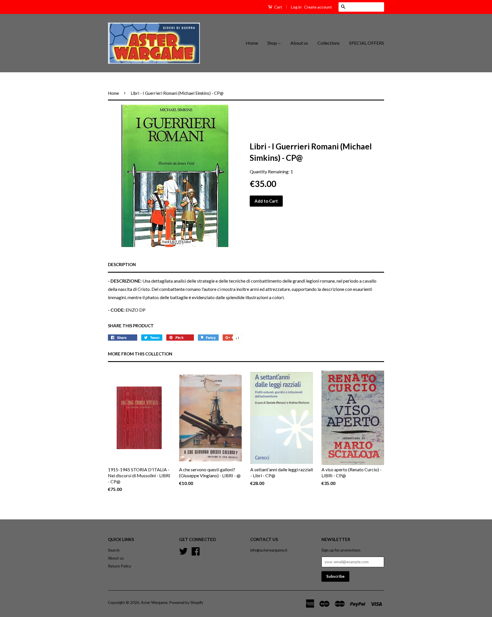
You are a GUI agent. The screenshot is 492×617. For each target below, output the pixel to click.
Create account (318, 7)
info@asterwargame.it (269, 550)
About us (299, 43)
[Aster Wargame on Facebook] (195, 550)
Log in (296, 7)
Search (114, 550)
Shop (272, 43)
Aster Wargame (154, 602)
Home (252, 43)
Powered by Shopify (186, 602)
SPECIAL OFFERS (366, 43)
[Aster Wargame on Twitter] (183, 550)
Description (122, 264)
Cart (277, 7)
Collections (328, 43)
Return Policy (119, 566)
